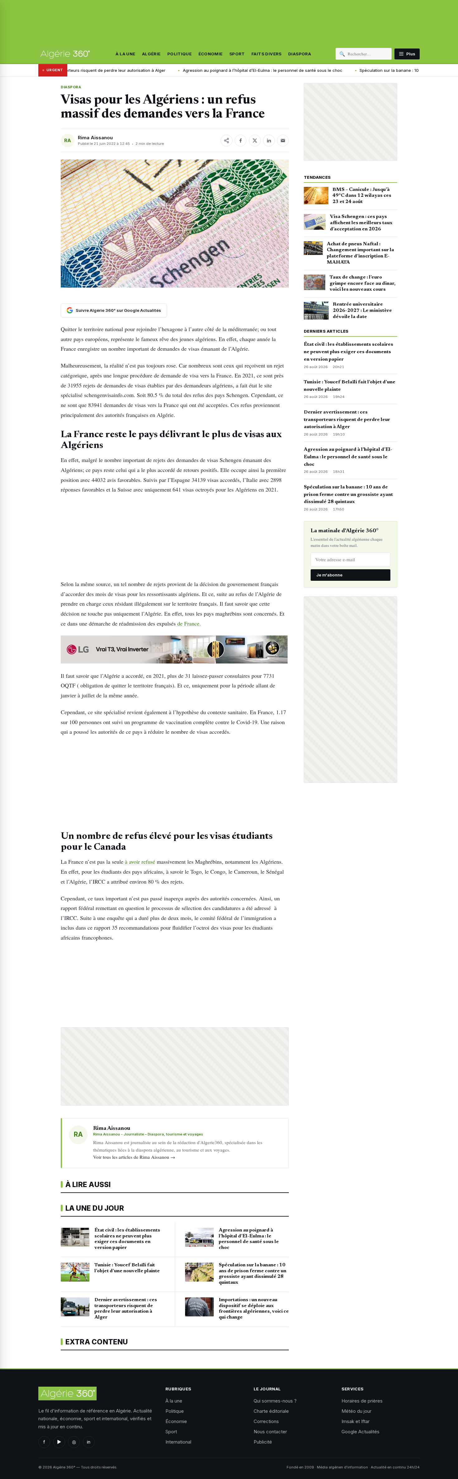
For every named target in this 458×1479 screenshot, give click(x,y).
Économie (210, 53)
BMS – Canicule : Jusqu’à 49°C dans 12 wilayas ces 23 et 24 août (361, 196)
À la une (125, 53)
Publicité (263, 1442)
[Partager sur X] (255, 140)
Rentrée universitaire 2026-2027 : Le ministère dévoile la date (362, 310)
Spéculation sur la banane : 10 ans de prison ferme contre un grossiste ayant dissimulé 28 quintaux (348, 495)
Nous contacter (270, 1432)
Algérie (151, 53)
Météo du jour (356, 1411)
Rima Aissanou (95, 138)
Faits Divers (266, 53)
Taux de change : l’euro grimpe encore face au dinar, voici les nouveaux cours (362, 283)
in (88, 1442)
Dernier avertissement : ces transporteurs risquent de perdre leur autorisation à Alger (347, 420)
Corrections (266, 1421)
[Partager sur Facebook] (240, 140)
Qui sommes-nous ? (275, 1401)
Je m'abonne (329, 574)
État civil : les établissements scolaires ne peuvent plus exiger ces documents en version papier (348, 352)
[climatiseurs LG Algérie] (175, 649)
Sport (237, 53)
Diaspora (299, 53)
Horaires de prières (362, 1401)
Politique (179, 53)
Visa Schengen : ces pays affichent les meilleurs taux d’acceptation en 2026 (361, 223)
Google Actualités (360, 1432)
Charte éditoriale (271, 1411)
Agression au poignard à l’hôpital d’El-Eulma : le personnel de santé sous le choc (198, 70)
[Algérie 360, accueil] (64, 53)
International (178, 1442)
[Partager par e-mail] (283, 140)
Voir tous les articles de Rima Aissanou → (134, 1157)
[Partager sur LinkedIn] (269, 140)
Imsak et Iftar (355, 1421)
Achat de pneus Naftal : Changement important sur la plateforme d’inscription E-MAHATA (360, 253)
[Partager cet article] (226, 140)
